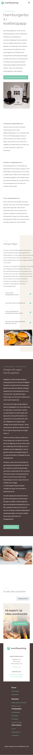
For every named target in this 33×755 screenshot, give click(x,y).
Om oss (14, 728)
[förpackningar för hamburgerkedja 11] (16, 108)
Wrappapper (15, 715)
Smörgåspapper (16, 712)
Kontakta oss (11, 527)
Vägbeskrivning (16, 667)
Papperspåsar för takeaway (19, 702)
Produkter (23, 598)
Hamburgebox (15, 691)
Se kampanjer (20, 623)
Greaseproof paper (17, 722)
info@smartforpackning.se (16, 674)
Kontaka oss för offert (15, 77)
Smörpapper (15, 719)
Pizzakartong (15, 694)
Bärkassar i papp (16, 706)
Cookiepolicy (15, 735)
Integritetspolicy (16, 732)
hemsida (16, 746)
